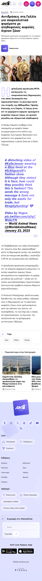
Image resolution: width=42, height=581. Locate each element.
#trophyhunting (16, 206)
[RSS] (21, 428)
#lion (11, 167)
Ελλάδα (4, 477)
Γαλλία (27, 340)
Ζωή (24, 468)
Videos (25, 472)
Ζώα (6, 340)
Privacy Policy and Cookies (14, 508)
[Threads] (24, 423)
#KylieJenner (14, 163)
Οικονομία (5, 472)
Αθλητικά (26, 463)
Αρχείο (25, 477)
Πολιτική (4, 468)
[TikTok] (30, 423)
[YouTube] (37, 423)
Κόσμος (4, 482)
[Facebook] (4, 423)
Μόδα (16, 340)
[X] (17, 423)
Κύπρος (4, 463)
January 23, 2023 (17, 230)
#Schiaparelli (14, 170)
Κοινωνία (4, 12)
